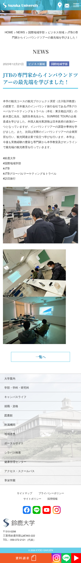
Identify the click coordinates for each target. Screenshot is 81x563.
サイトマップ (24, 493)
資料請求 (23, 558)
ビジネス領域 (36, 64)
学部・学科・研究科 (16, 387)
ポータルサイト (14, 443)
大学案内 (9, 378)
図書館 (8, 415)
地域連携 (9, 434)
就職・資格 (11, 406)
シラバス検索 (12, 452)
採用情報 (52, 498)
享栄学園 (9, 480)
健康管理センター (15, 461)
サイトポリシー (32, 498)
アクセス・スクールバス (19, 471)
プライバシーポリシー (51, 493)
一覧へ (41, 356)
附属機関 (9, 424)
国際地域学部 (59, 64)
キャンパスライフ (15, 397)
